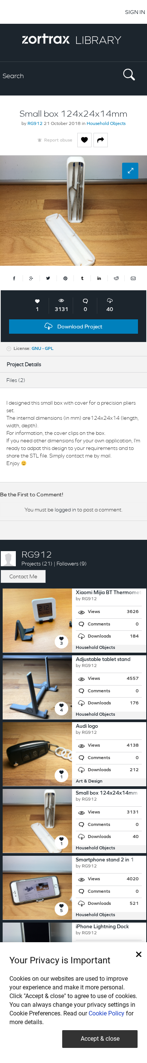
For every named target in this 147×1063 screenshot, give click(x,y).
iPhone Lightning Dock (102, 927)
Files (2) (15, 380)
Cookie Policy (106, 1013)
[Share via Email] (133, 278)
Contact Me (23, 576)
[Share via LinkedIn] (99, 278)
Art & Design (89, 781)
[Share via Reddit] (116, 278)
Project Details (24, 364)
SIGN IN (135, 12)
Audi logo (87, 726)
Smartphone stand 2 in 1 (105, 860)
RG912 (35, 124)
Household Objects (106, 124)
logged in (65, 510)
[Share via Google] (31, 278)
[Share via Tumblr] (82, 278)
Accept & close (100, 1038)
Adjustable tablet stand (103, 659)
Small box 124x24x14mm (107, 793)
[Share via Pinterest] (65, 278)
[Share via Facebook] (14, 278)
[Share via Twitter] (48, 278)
